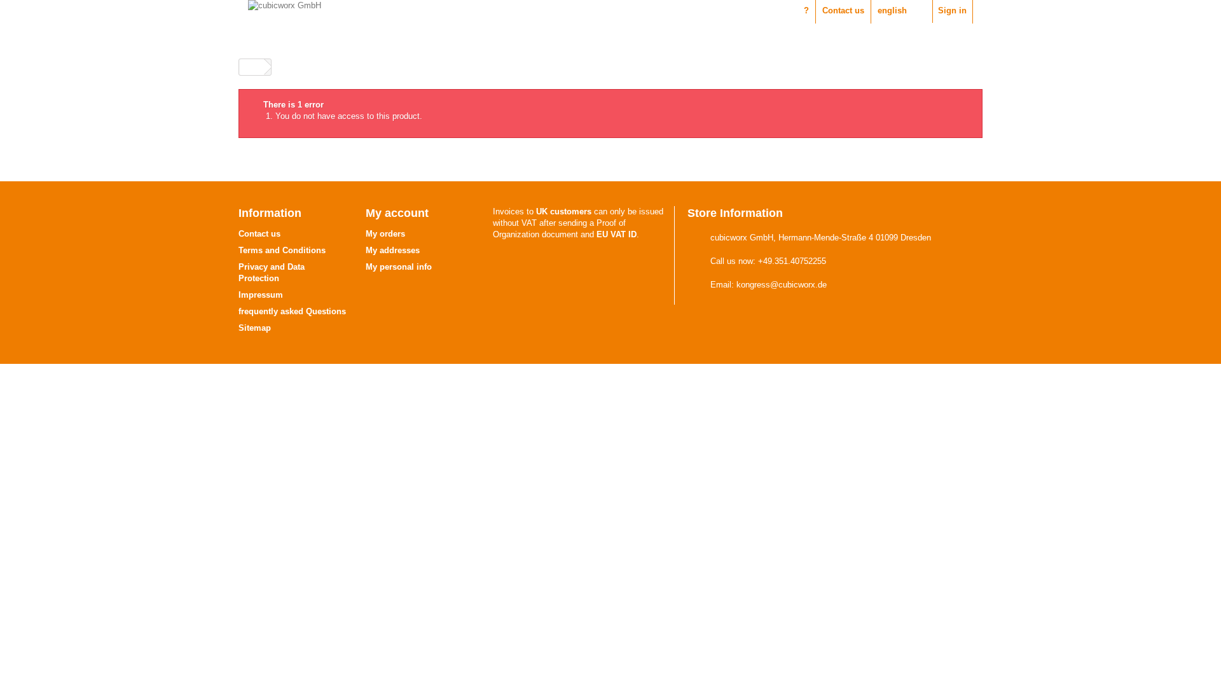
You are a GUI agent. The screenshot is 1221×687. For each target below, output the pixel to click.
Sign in (952, 10)
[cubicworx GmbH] (424, 19)
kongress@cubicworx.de (781, 284)
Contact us (843, 10)
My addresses (393, 250)
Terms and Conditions (282, 250)
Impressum (260, 295)
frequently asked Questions (292, 311)
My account (397, 213)
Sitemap (254, 328)
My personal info (399, 267)
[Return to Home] (252, 67)
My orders (385, 234)
